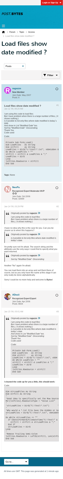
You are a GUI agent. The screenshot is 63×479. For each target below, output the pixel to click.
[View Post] (39, 213)
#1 (57, 105)
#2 (57, 206)
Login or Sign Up (50, 3)
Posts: (15, 97)
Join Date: (17, 95)
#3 (57, 311)
